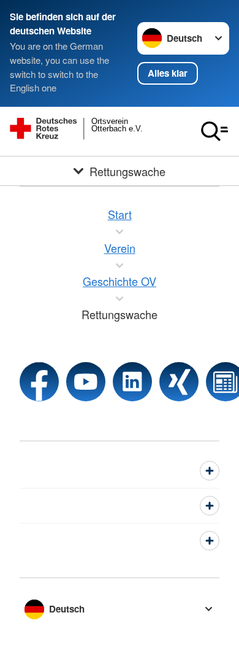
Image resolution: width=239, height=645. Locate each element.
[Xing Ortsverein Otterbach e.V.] (179, 381)
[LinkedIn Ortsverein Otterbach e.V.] (132, 381)
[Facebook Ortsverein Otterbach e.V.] (39, 381)
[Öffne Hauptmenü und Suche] (214, 131)
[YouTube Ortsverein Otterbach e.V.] (85, 381)
